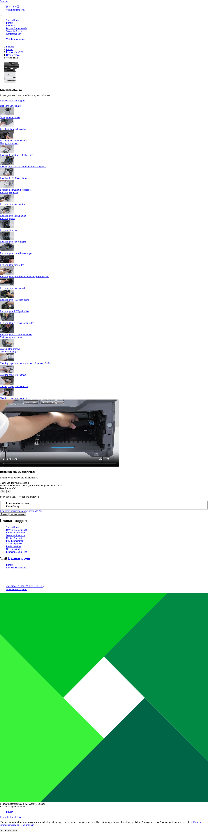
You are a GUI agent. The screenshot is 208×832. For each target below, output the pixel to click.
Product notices (13, 546)
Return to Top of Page (10, 817)
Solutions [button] (10, 25)
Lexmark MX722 (14, 52)
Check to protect (14, 543)
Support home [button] (13, 20)
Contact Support (14, 538)
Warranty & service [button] (15, 31)
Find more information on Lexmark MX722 (21, 511)
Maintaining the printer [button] (11, 337)
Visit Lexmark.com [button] (15, 9)
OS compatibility (14, 549)
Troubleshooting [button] (8, 351)
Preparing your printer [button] (10, 105)
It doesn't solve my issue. (18, 503)
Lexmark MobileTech (16, 552)
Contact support (18, 514)
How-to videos (13, 55)
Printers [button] (9, 23)
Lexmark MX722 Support (12, 100)
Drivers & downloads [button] (16, 28)
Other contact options (16, 589)
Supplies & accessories (17, 567)
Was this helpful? (8, 488)
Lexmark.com (19, 558)
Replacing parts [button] (7, 218)
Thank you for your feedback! (14, 483)
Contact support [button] (13, 34)
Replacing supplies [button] (9, 192)
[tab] (104, 105)
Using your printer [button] (9, 143)
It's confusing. (12, 506)
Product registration (15, 532)
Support (10, 46)
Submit (4, 514)
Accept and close (9, 830)
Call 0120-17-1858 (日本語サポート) (25, 586)
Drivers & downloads (16, 530)
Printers (9, 49)
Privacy (9, 811)
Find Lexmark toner (15, 541)
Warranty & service (15, 535)
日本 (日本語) (13, 6)
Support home (13, 527)
